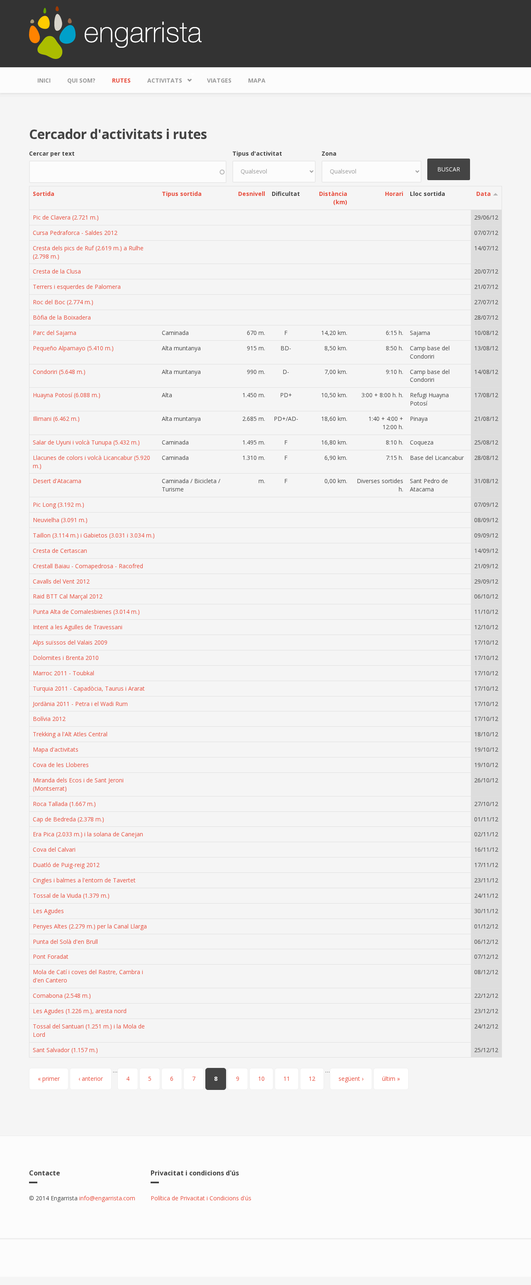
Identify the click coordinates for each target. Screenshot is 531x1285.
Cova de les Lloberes (61, 765)
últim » (391, 1078)
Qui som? (81, 80)
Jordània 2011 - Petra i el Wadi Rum (80, 704)
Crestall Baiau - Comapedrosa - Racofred (88, 566)
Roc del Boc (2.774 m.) (63, 302)
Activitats (160, 78)
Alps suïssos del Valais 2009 (70, 642)
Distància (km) (333, 198)
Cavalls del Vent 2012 (61, 581)
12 (312, 1078)
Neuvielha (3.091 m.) (60, 520)
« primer (49, 1078)
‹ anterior (90, 1078)
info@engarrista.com (107, 1198)
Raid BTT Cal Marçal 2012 (67, 596)
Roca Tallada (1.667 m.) (64, 804)
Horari (394, 194)
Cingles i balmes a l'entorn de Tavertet (84, 880)
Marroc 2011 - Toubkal (63, 673)
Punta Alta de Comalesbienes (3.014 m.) (86, 612)
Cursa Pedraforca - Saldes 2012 (75, 233)
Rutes (121, 80)
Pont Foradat (50, 956)
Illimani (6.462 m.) (56, 419)
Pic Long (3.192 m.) (58, 504)
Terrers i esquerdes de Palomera (77, 287)
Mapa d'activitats (55, 749)
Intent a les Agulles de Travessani (77, 627)
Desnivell (251, 194)
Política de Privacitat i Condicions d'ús (201, 1198)
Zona (329, 153)
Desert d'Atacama (57, 481)
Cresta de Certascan (60, 551)
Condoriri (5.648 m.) (59, 372)
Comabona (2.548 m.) (62, 995)
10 (261, 1078)
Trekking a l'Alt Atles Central (70, 734)
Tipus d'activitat (257, 153)
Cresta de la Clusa (57, 271)
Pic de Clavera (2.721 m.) (66, 217)
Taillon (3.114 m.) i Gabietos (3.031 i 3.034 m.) (94, 535)
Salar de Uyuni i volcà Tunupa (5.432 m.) (86, 442)
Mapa (257, 80)
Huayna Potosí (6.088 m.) (66, 395)
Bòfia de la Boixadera (62, 317)
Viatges (219, 80)
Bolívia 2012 (49, 719)
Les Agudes (48, 911)
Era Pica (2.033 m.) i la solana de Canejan (88, 834)
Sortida (43, 194)
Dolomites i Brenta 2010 (66, 658)
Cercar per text (52, 153)
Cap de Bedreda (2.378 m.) (68, 819)
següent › (351, 1078)
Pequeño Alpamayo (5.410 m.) (73, 348)
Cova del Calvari (54, 849)
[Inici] (115, 32)
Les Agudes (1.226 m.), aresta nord (80, 1011)
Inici (44, 80)
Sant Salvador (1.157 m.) (65, 1050)
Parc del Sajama (54, 333)
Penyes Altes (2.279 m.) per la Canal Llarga (90, 926)
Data (483, 194)
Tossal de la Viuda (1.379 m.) (71, 895)
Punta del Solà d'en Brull (65, 941)
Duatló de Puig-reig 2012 (66, 865)
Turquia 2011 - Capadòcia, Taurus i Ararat (89, 688)
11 (286, 1078)
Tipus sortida (182, 194)
